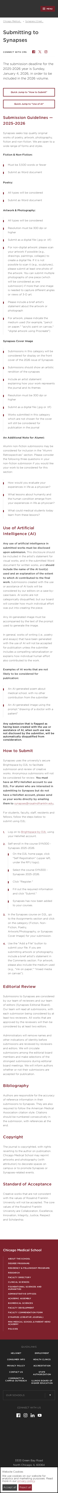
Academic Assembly (19, 1298)
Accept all (9, 1487)
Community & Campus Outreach (16, 1379)
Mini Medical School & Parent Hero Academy (29, 1323)
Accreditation (42, 1365)
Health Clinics (42, 1359)
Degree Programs (18, 1263)
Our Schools (15, 1395)
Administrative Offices (22, 1294)
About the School (19, 1258)
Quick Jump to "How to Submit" (29, 92)
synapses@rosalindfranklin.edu (33, 803)
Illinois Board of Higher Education (42, 1381)
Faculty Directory (19, 1277)
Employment (42, 1353)
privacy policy (26, 1481)
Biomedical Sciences (20, 1303)
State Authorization (42, 1373)
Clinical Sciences (18, 1282)
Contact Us (16, 1372)
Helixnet (16, 1353)
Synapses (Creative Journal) (25, 1317)
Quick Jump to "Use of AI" (29, 104)
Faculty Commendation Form (25, 1312)
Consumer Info (16, 1359)
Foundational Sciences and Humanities (24, 1287)
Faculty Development (21, 1308)
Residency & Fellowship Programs (29, 1268)
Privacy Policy (16, 1365)
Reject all (25, 1487)
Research (14, 1272)
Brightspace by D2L (33, 831)
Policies (13, 1329)
